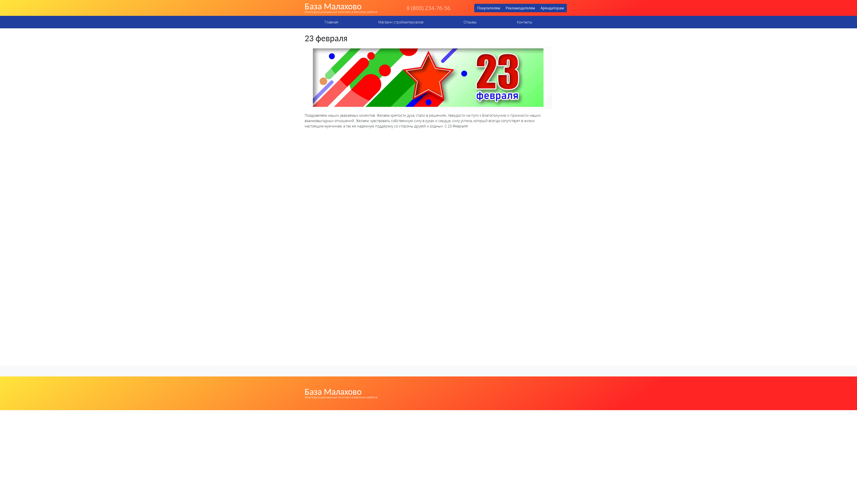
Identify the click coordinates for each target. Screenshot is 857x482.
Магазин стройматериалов (400, 22)
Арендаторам (552, 8)
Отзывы (470, 22)
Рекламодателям (520, 8)
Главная (331, 22)
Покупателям (488, 8)
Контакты (524, 22)
